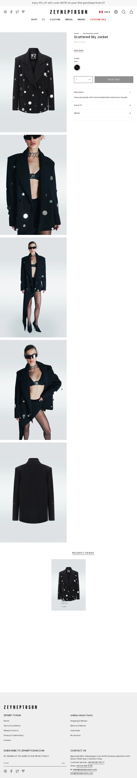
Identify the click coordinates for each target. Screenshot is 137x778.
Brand (6, 721)
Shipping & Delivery (78, 721)
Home (76, 33)
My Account (75, 735)
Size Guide (75, 730)
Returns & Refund (78, 725)
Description (79, 92)
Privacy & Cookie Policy (14, 735)
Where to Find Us (11, 730)
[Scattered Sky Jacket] (68, 585)
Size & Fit (78, 105)
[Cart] (131, 12)
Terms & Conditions (12, 725)
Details (77, 113)
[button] (123, 12)
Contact (7, 740)
